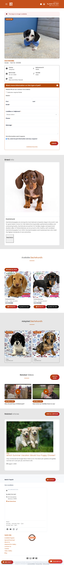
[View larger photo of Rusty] (29, 273)
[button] (10, 273)
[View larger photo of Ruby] (57, 273)
